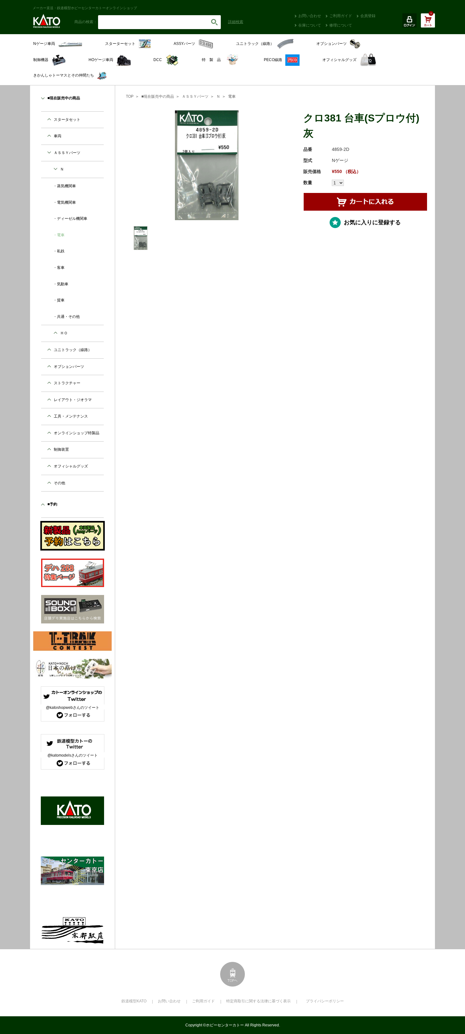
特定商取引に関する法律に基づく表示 (258, 1001)
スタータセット (67, 119)
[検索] (214, 22)
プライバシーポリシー (325, 1001)
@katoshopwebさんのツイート (72, 707)
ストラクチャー (67, 383)
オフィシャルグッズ (71, 466)
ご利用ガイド (340, 16)
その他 (59, 483)
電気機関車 (66, 202)
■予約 (52, 504)
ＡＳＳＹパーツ (195, 96)
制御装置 (61, 449)
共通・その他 (68, 316)
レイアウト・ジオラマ (73, 400)
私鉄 (61, 251)
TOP (129, 96)
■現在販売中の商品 (157, 96)
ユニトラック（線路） (73, 350)
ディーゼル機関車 (72, 218)
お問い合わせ (309, 16)
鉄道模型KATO (133, 1001)
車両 (57, 136)
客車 (61, 267)
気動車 (62, 284)
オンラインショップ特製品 (76, 433)
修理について (340, 25)
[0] (428, 24)
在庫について (309, 25)
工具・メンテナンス (71, 416)
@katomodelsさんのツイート (72, 755)
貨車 (61, 300)
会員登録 (367, 16)
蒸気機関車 (66, 186)
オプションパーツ (69, 366)
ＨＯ (64, 333)
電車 (232, 96)
